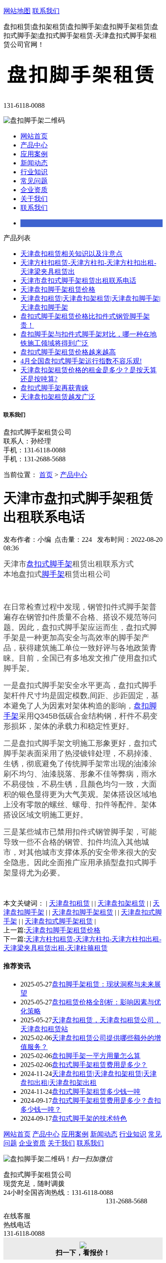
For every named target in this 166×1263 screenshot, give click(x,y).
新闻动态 (34, 163)
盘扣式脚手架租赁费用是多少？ (99, 1064)
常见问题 (34, 180)
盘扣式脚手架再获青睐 (54, 387)
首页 (46, 474)
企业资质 (34, 189)
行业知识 (34, 171)
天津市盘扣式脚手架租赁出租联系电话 (78, 280)
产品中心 (34, 145)
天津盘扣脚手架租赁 (82, 912)
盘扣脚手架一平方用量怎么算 (96, 1055)
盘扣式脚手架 (49, 564)
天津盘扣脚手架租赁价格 (57, 289)
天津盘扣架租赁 (121, 903)
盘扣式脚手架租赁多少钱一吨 (96, 1091)
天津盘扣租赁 (69, 903)
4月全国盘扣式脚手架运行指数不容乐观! (81, 361)
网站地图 (17, 10)
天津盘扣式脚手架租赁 (59, 921)
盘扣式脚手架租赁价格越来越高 (68, 352)
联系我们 (46, 10)
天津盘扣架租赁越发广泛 (57, 396)
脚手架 (53, 574)
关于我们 (34, 198)
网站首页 (34, 136)
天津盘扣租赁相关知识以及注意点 (71, 253)
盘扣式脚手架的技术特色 (89, 1118)
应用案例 (34, 154)
